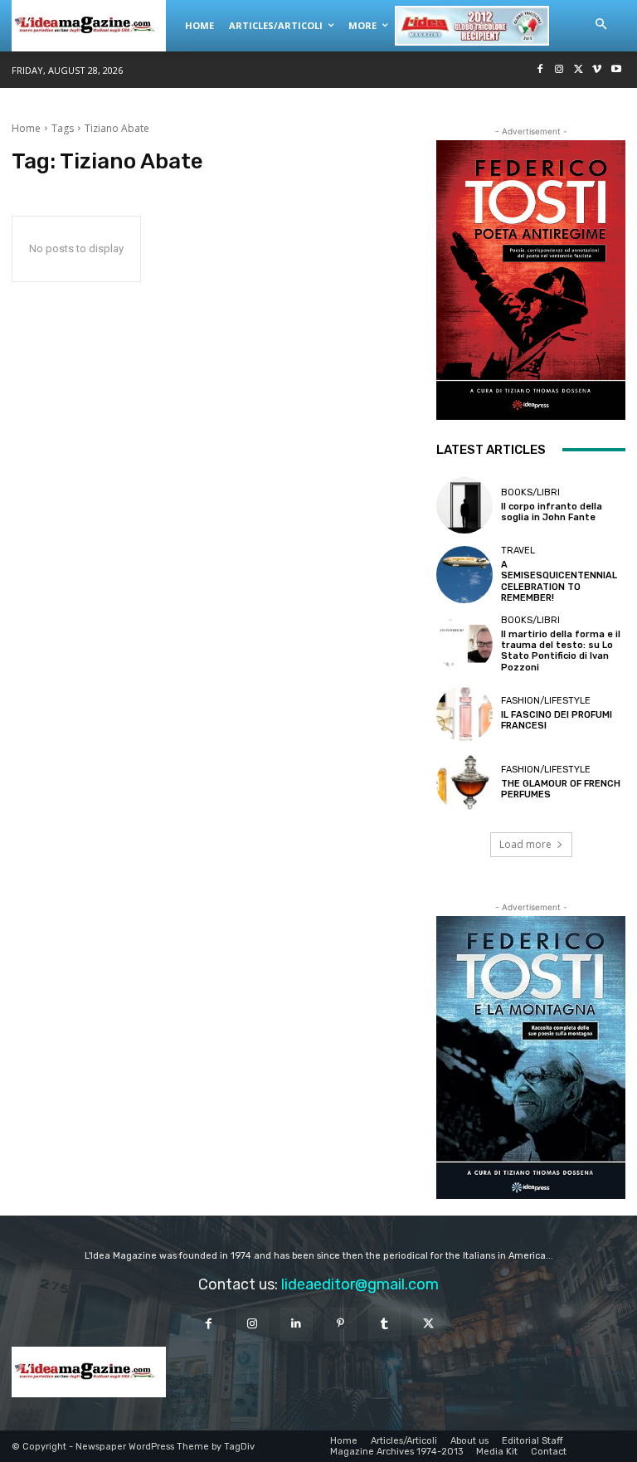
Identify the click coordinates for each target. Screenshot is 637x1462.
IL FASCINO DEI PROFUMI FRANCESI (556, 720)
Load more (525, 844)
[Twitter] (578, 70)
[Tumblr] (384, 1324)
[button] (600, 25)
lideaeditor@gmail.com (360, 1284)
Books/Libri (530, 492)
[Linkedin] (296, 1324)
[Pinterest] (340, 1324)
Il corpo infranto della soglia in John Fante (551, 512)
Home (26, 128)
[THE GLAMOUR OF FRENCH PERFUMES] (464, 782)
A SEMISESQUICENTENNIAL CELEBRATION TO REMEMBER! (559, 581)
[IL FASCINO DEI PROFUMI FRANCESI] (464, 713)
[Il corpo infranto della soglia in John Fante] (464, 505)
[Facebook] (540, 70)
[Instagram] (559, 70)
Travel (518, 550)
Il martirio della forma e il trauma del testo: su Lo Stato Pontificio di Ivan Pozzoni (560, 651)
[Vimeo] (596, 70)
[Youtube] (615, 70)
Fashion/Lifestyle (546, 700)
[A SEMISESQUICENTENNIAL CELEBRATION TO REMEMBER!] (464, 574)
